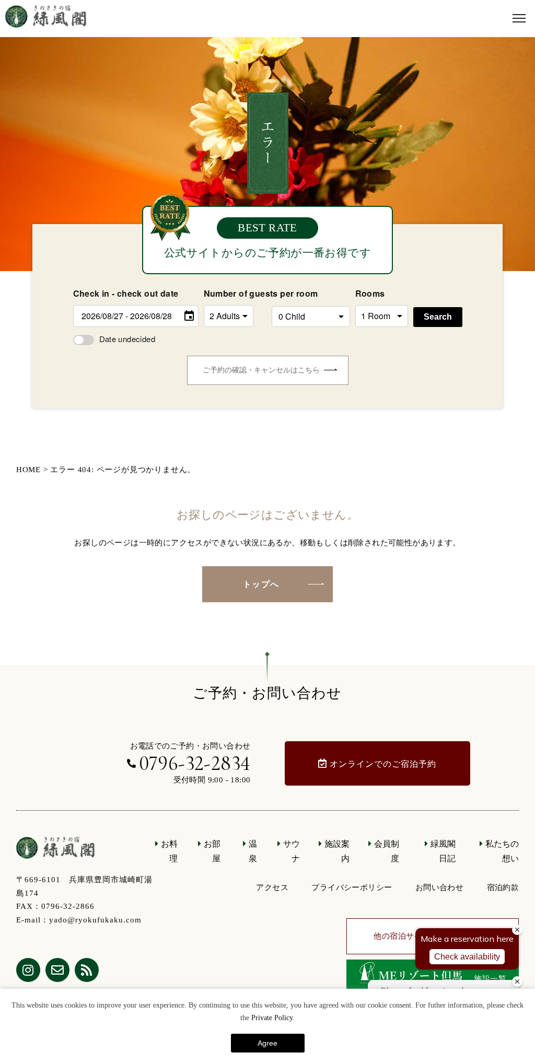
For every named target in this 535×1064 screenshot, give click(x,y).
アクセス (272, 887)
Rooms (370, 293)
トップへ (261, 584)
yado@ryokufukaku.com (95, 920)
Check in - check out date (126, 293)
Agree (267, 1043)
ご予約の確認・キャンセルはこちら (261, 370)
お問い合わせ (439, 887)
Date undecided (127, 338)
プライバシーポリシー (351, 887)
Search (438, 316)
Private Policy (272, 1018)
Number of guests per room (235, 293)
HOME (28, 469)
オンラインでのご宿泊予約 (383, 763)
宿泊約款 (503, 887)
